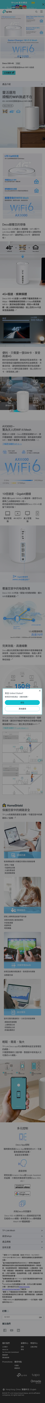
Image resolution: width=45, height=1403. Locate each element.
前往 (22, 702)
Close (40, 691)
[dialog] (22, 701)
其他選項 (22, 708)
